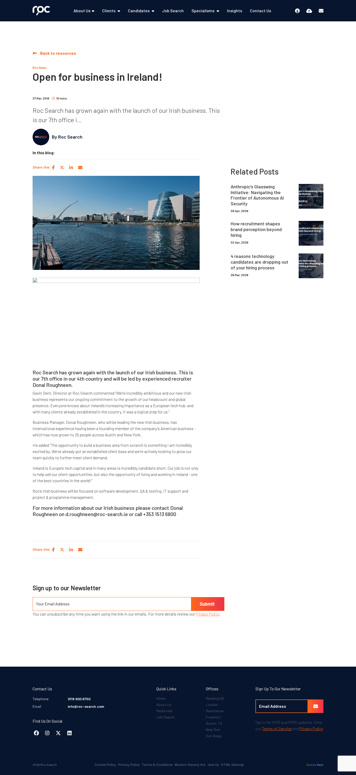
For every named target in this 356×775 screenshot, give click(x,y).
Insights (234, 10)
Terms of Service (277, 728)
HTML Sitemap (232, 765)
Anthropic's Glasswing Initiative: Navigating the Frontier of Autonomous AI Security (257, 195)
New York (213, 729)
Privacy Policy (207, 613)
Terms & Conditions (157, 765)
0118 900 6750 (79, 699)
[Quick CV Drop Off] (309, 11)
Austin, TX (214, 723)
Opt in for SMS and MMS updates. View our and (289, 725)
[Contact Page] (321, 11)
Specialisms (203, 10)
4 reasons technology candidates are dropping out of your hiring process (259, 261)
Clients (109, 10)
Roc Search (70, 137)
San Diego (214, 736)
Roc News (40, 67)
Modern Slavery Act (190, 765)
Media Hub (164, 711)
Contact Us (260, 10)
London (212, 704)
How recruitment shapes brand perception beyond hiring (256, 229)
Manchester (215, 711)
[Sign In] (297, 11)
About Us (81, 10)
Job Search (173, 10)
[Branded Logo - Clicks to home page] (41, 10)
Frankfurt (213, 717)
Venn (320, 764)
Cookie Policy (105, 765)
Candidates (139, 10)
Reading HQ (215, 698)
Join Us (213, 765)
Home (160, 698)
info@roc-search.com (86, 706)
